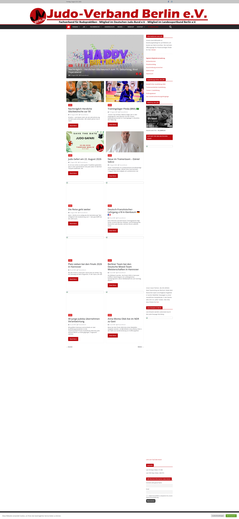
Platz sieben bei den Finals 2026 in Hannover (85, 265)
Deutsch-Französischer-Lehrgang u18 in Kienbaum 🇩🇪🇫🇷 (124, 212)
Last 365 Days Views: (152, 473)
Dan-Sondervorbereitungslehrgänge (157, 96)
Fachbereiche (95, 27)
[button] (79, 27)
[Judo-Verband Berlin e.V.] (119, 9)
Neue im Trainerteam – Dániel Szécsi (124, 160)
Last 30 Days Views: (152, 470)
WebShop (131, 27)
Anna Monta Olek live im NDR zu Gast (123, 320)
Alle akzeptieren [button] (231, 516)
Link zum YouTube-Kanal (154, 459)
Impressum (149, 73)
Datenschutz (150, 70)
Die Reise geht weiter (79, 209)
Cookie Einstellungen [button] (218, 516)
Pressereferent (85, 75)
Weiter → (141, 347)
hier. (157, 302)
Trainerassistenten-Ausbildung (156, 87)
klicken (154, 50)
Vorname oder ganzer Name (154, 483)
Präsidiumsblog (151, 64)
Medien (119, 27)
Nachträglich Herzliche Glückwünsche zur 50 (80, 110)
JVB (84, 27)
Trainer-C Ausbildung (153, 90)
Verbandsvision (151, 61)
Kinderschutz (109, 27)
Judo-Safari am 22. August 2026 (84, 159)
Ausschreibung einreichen (154, 67)
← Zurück (69, 347)
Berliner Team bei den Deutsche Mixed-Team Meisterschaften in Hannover (123, 266)
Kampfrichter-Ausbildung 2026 (155, 84)
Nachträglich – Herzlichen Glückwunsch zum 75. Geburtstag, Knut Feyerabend (103, 71)
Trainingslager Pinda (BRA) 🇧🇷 (123, 108)
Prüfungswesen (151, 93)
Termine (75, 27)
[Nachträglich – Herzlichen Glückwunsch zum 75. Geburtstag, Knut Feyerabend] (105, 35)
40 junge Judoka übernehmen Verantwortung (84, 320)
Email (147, 489)
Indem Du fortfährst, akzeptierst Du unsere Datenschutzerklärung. (159, 496)
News (70, 65)
